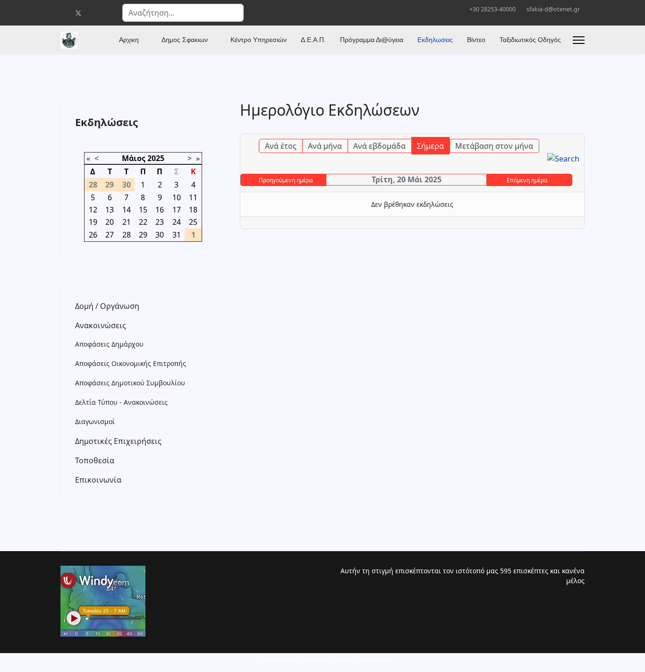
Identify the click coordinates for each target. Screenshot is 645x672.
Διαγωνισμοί (95, 421)
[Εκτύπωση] (578, 128)
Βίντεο (476, 39)
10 (176, 197)
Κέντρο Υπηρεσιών (258, 39)
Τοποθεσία (94, 460)
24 (176, 222)
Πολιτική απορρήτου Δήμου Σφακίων (322, 659)
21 (126, 222)
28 (126, 235)
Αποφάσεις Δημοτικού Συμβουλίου (130, 382)
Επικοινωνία (98, 480)
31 (176, 235)
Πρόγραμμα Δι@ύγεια (371, 39)
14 (126, 209)
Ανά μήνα (325, 146)
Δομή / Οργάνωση (107, 306)
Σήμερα (430, 146)
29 (143, 235)
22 (143, 222)
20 (109, 222)
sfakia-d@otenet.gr (553, 9)
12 (93, 209)
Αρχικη (129, 39)
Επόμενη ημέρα (527, 180)
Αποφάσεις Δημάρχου (109, 344)
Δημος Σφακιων (184, 39)
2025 (155, 158)
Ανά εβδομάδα (379, 146)
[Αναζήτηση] (563, 158)
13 (109, 209)
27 (109, 235)
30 (159, 235)
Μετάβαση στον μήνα (494, 146)
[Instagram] (108, 13)
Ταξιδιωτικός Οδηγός (530, 39)
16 (159, 209)
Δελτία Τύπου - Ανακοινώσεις (121, 402)
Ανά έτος (281, 146)
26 (93, 235)
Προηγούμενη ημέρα (286, 180)
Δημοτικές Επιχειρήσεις (118, 441)
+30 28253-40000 (492, 9)
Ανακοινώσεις (100, 325)
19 (93, 222)
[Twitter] (78, 13)
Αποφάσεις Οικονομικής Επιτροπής (130, 363)
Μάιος (133, 158)
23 (159, 222)
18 (193, 209)
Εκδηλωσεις (435, 39)
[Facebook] (63, 13)
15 (143, 209)
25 (193, 222)
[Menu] (579, 40)
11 (193, 197)
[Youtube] (93, 13)
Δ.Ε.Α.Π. (313, 39)
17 (176, 209)
